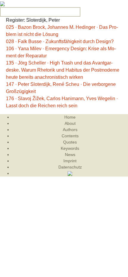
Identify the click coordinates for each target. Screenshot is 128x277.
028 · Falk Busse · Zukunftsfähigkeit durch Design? (60, 41)
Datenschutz (70, 167)
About (70, 123)
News (70, 154)
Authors (70, 129)
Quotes (70, 142)
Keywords (70, 148)
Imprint (70, 160)
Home (70, 117)
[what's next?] (2, 3)
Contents (70, 135)
